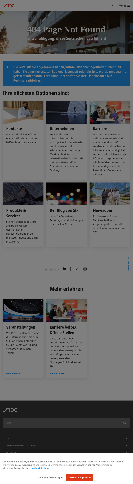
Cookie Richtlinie (39, 468)
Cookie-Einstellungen (50, 477)
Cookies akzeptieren (79, 477)
